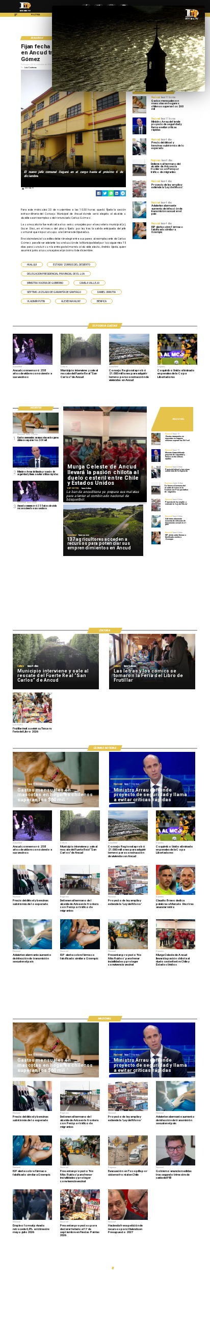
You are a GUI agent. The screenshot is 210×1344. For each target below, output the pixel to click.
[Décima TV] (16, 16)
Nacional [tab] (178, 419)
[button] (32, 264)
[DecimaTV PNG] (25, 12)
